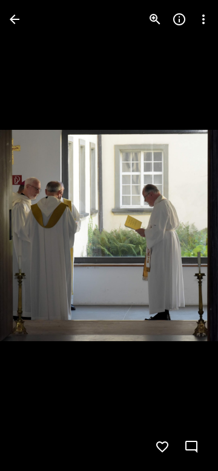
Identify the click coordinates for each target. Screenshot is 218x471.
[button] (34, 235)
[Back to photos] (14, 19)
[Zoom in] (155, 19)
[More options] (203, 19)
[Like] (162, 447)
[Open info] (179, 19)
